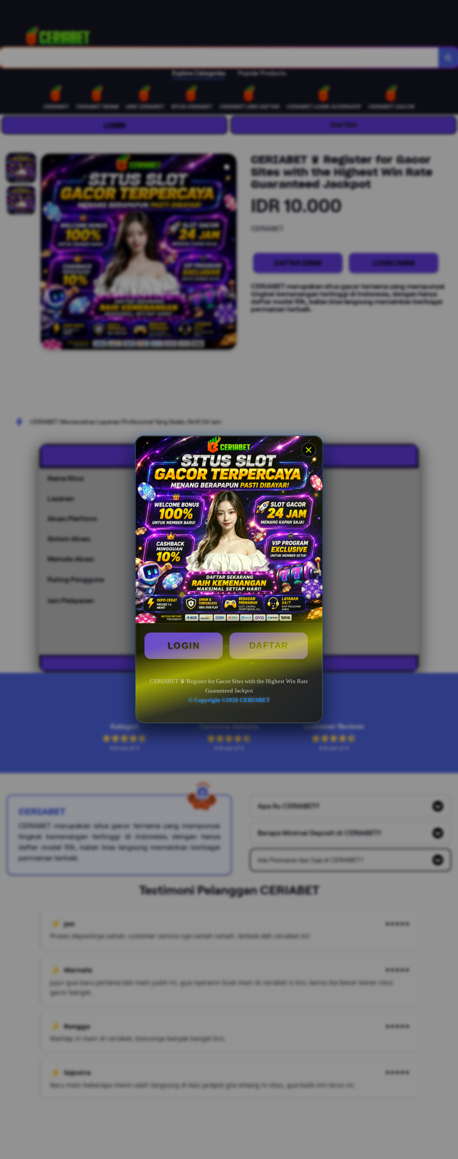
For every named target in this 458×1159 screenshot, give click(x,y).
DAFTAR (268, 645)
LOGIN (184, 645)
